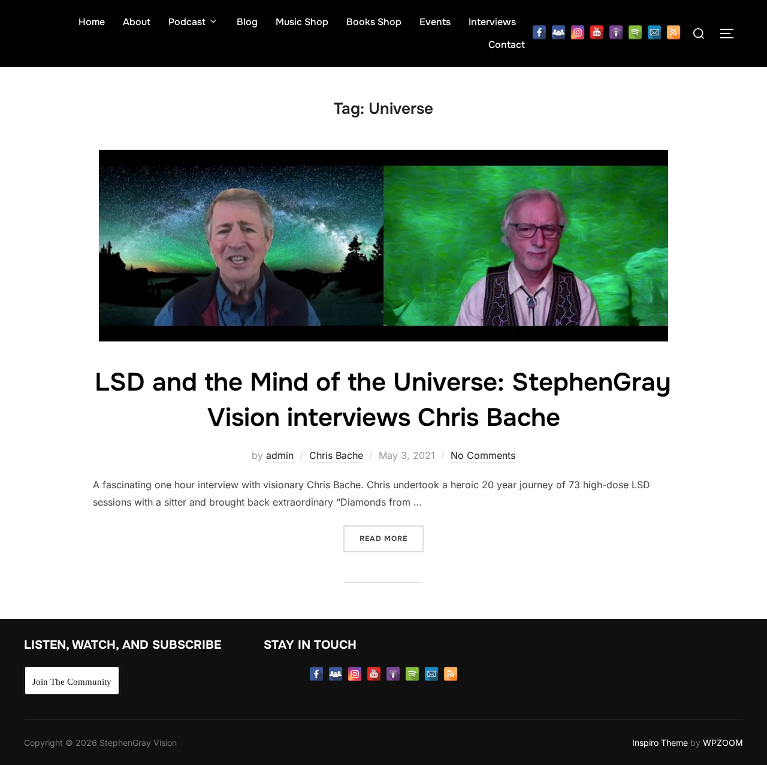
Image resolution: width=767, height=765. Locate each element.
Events (435, 22)
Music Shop (302, 22)
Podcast (187, 22)
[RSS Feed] (673, 32)
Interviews (492, 22)
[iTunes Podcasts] (616, 32)
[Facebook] (539, 32)
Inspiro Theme (660, 742)
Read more (392, 538)
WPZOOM (723, 742)
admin (280, 455)
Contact (506, 44)
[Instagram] (577, 32)
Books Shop (373, 22)
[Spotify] (635, 32)
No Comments (483, 455)
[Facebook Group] (558, 32)
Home (91, 22)
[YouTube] (597, 32)
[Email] (654, 32)
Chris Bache (336, 455)
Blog (247, 22)
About (136, 22)
